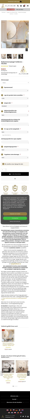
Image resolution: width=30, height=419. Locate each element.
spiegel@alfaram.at (16, 264)
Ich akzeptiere (15, 218)
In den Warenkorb (16, 174)
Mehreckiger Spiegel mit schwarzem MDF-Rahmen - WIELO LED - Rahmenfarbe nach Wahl (8, 376)
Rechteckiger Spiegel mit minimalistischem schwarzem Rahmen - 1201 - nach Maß (22, 375)
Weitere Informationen (15, 221)
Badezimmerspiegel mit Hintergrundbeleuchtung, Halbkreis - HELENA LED (8, 344)
